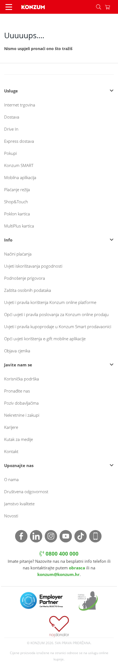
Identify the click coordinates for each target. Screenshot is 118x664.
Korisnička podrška (21, 379)
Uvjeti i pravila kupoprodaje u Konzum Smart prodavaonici (57, 326)
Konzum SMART (18, 165)
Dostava (11, 117)
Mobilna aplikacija (20, 177)
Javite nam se (18, 364)
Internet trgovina (19, 105)
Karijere (11, 427)
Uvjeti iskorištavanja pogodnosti (33, 266)
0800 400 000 (61, 553)
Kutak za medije (18, 439)
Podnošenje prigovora (24, 278)
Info (8, 240)
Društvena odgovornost (26, 491)
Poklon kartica (17, 213)
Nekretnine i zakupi (21, 415)
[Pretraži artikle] (98, 7)
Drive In (11, 129)
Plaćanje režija (17, 189)
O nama (11, 479)
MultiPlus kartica (19, 226)
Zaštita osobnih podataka (27, 290)
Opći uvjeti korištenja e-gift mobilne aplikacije (45, 338)
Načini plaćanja (18, 254)
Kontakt (11, 451)
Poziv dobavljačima (21, 403)
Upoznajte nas (18, 465)
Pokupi (10, 153)
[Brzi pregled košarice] (111, 7)
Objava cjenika (17, 350)
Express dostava (19, 141)
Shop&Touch (16, 201)
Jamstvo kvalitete (19, 503)
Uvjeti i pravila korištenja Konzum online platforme (50, 302)
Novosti (11, 515)
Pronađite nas (17, 391)
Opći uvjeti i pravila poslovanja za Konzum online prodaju (56, 314)
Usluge (11, 91)
